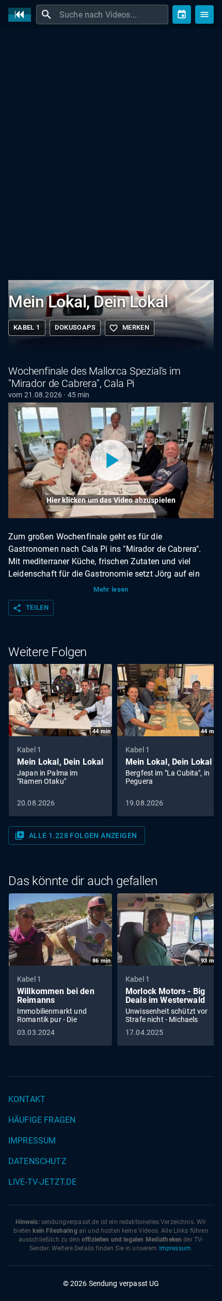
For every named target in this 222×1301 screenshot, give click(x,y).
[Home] (22, 15)
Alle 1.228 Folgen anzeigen (75, 835)
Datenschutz (37, 1161)
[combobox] (112, 14)
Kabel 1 (26, 327)
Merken (129, 328)
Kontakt (26, 1099)
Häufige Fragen (41, 1120)
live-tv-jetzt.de (42, 1182)
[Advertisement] (111, 152)
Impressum (32, 1140)
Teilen (30, 608)
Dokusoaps (75, 327)
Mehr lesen (111, 589)
